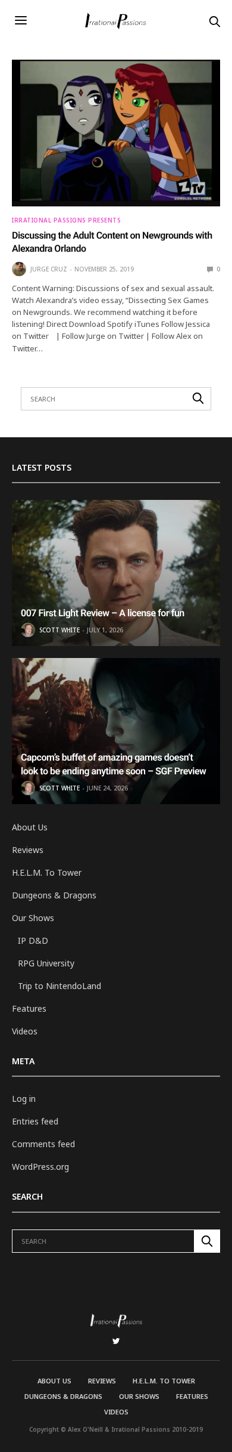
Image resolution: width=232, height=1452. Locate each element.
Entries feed (35, 1121)
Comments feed (43, 1144)
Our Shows (33, 917)
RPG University (46, 963)
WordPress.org (40, 1166)
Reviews (27, 849)
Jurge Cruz (48, 269)
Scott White (59, 630)
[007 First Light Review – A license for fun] (116, 573)
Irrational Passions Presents (66, 220)
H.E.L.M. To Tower (46, 872)
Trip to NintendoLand (59, 985)
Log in (24, 1098)
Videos (24, 1031)
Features (29, 1008)
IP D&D (33, 940)
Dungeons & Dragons (54, 895)
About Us (30, 827)
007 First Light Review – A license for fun (102, 613)
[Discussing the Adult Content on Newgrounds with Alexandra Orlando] (116, 133)
